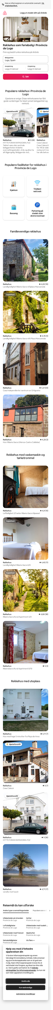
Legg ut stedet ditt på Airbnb (33, 13)
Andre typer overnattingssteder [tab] (16, 910)
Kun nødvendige (25, 987)
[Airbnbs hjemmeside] (5, 13)
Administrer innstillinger (25, 994)
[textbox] (14, 69)
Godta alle (25, 981)
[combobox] (25, 60)
